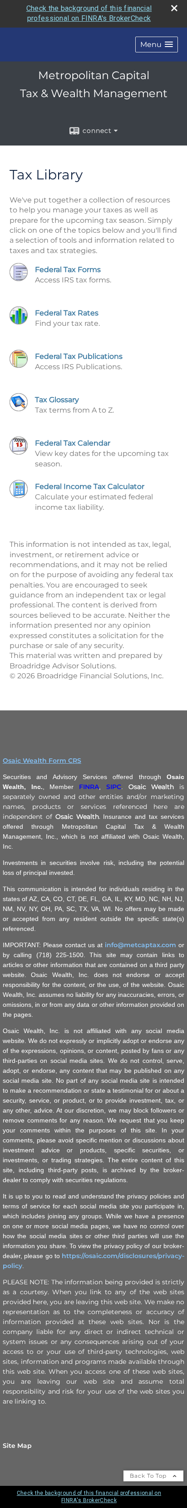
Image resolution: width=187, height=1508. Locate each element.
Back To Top (149, 1475)
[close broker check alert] (174, 8)
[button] (156, 44)
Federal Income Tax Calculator (89, 486)
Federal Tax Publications (79, 356)
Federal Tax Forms (68, 269)
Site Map (17, 1446)
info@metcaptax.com (140, 945)
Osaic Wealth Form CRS (42, 760)
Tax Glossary (57, 399)
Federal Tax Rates (66, 313)
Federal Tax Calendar (72, 443)
